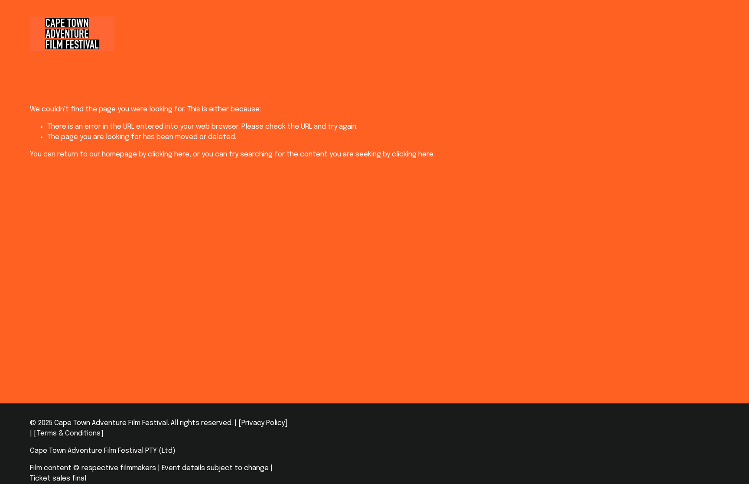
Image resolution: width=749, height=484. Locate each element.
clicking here (168, 154)
